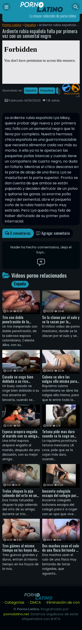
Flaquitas (47, 90)
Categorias (14, 602)
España (30, 25)
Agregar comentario (55, 233)
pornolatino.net (16, 614)
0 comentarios (20, 233)
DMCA (35, 602)
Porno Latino (11, 25)
